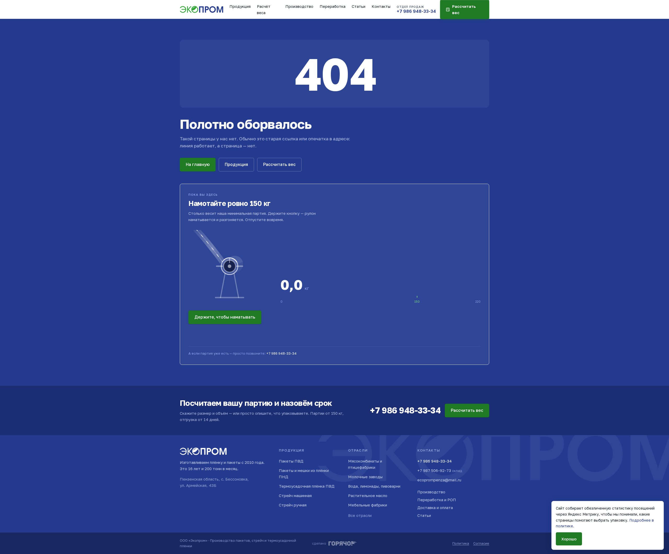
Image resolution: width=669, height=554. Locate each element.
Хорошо (568, 538)
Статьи (358, 6)
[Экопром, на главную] (201, 9)
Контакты (381, 6)
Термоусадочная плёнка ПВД (306, 486)
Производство (299, 6)
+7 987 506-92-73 (439, 470)
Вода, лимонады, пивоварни (374, 486)
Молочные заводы (365, 476)
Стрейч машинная (295, 495)
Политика (460, 543)
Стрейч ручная (293, 505)
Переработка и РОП (436, 499)
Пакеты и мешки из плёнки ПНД (304, 473)
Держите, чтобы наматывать (224, 317)
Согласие (481, 543)
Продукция (240, 6)
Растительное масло (367, 495)
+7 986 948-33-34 (281, 353)
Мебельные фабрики (367, 505)
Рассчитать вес (279, 164)
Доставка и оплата (435, 507)
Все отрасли (360, 515)
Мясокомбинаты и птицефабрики (365, 464)
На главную (198, 164)
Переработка (332, 6)
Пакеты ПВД (291, 461)
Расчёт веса (263, 9)
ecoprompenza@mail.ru (439, 479)
